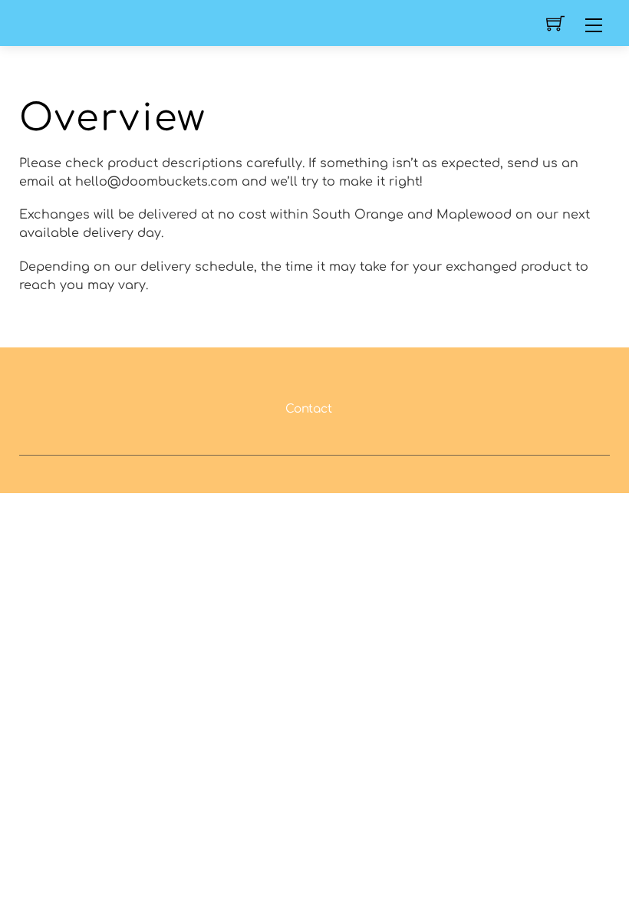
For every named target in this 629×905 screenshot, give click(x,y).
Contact (308, 409)
